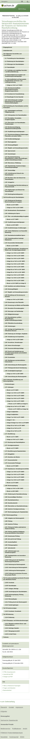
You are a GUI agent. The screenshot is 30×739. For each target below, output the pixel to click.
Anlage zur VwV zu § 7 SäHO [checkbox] (14, 85)
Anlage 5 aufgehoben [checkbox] (12, 411)
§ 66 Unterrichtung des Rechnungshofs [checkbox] (15, 364)
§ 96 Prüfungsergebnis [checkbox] (11, 545)
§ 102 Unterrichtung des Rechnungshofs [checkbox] (16, 567)
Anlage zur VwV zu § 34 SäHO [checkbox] (15, 207)
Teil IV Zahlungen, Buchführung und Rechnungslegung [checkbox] (13, 380)
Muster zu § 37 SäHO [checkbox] (12, 219)
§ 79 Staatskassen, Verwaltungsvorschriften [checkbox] (17, 468)
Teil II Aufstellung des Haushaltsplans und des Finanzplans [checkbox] (15, 106)
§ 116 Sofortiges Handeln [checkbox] (12, 628)
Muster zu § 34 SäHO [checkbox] (12, 204)
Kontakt (11, 707)
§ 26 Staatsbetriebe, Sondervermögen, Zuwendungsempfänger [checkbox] (15, 166)
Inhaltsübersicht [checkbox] (7, 50)
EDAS (22, 737)
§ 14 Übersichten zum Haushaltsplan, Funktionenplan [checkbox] (15, 123)
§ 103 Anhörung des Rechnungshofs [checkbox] (15, 570)
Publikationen (16, 728)
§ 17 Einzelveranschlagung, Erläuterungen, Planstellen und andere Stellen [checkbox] (16, 135)
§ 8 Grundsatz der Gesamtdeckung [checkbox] (14, 94)
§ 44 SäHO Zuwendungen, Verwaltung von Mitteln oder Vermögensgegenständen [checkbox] (16, 249)
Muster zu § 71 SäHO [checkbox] (12, 436)
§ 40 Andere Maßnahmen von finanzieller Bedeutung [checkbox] (16, 231)
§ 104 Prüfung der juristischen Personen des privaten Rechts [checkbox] (16, 574)
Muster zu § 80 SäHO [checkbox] (12, 491)
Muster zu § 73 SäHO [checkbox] (12, 448)
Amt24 (25, 728)
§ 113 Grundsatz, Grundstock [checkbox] (13, 611)
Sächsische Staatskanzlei (9, 720)
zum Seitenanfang (8, 702)
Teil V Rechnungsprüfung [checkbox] (10, 515)
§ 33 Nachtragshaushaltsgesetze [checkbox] (14, 194)
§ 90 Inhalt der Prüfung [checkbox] (11, 524)
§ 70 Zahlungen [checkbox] (9, 387)
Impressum (19, 707)
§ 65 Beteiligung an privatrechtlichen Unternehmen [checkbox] (15, 361)
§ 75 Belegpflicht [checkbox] (9, 454)
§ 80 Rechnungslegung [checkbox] (11, 485)
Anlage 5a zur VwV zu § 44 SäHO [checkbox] (16, 269)
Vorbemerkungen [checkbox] (9, 384)
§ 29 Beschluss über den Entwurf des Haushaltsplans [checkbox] (15, 178)
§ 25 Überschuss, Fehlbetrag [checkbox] (13, 163)
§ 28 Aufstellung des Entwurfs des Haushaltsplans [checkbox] (14, 174)
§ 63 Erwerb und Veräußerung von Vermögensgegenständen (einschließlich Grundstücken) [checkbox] (16, 353)
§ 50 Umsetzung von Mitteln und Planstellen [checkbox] (17, 305)
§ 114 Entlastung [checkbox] (9, 617)
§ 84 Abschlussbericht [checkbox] (11, 503)
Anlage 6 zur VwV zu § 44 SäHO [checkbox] (15, 275)
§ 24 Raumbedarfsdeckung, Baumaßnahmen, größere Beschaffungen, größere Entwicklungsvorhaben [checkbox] (16, 158)
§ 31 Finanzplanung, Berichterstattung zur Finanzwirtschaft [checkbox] (16, 186)
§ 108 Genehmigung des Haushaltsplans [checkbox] (16, 591)
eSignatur (4, 711)
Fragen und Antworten (9, 688)
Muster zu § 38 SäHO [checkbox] (12, 225)
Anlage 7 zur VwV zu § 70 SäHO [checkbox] (15, 417)
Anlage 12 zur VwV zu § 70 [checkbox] (14, 431)
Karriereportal (13, 737)
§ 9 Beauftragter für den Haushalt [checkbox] (14, 97)
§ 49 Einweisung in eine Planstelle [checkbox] (14, 302)
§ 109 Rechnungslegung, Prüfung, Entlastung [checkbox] (14, 595)
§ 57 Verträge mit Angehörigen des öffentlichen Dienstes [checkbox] (14, 330)
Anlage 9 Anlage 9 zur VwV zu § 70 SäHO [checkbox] (18, 422)
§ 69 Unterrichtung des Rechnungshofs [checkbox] (15, 376)
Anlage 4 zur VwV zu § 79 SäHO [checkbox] (15, 480)
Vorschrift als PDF (8, 674)
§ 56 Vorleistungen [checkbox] (10, 326)
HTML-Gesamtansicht (9, 672)
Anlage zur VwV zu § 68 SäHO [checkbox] (15, 373)
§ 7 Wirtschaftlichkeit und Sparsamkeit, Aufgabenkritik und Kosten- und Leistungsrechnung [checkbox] (15, 81)
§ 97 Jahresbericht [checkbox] (10, 548)
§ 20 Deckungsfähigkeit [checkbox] (11, 145)
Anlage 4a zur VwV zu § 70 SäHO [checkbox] (16, 406)
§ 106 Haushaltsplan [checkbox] (10, 585)
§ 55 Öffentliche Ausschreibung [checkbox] (13, 323)
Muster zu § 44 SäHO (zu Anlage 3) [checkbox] (16, 283)
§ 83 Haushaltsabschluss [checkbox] (12, 500)
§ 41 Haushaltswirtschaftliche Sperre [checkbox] (15, 235)
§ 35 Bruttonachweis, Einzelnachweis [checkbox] (15, 210)
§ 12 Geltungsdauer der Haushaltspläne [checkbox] (16, 115)
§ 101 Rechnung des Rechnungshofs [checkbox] (15, 564)
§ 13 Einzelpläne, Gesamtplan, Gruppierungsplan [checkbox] (13, 118)
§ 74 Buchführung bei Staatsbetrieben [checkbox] (15, 451)
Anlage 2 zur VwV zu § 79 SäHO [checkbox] (15, 474)
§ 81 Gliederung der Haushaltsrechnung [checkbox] (16, 494)
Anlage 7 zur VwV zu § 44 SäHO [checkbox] (15, 277)
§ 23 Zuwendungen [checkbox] (10, 154)
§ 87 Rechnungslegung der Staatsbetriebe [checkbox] (16, 512)
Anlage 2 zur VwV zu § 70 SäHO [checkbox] (15, 395)
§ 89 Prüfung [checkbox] (8, 521)
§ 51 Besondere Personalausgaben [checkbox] (14, 308)
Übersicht (4, 707)
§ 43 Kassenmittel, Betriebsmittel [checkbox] (14, 242)
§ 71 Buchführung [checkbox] (10, 433)
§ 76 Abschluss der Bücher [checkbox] (12, 457)
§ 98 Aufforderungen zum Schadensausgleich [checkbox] (12, 551)
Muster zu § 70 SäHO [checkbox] (12, 390)
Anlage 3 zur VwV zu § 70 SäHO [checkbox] (15, 398)
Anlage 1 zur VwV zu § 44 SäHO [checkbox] (15, 253)
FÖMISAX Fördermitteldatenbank (12, 733)
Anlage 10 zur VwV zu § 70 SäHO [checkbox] (16, 425)
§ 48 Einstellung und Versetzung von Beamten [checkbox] (15, 296)
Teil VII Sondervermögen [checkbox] (10, 608)
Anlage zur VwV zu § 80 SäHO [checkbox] (15, 488)
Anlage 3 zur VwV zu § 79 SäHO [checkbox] (15, 477)
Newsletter (4, 737)
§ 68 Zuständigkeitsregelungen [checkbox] (13, 370)
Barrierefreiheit (7, 690)
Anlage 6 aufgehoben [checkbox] (12, 414)
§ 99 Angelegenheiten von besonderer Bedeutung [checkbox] (15, 556)
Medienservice (5, 728)
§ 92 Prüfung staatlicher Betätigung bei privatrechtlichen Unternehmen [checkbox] (14, 532)
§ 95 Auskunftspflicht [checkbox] (11, 542)
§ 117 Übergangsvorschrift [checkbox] (12, 631)
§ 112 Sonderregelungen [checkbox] (11, 605)
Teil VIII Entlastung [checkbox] (8, 614)
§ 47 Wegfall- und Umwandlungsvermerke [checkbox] (16, 292)
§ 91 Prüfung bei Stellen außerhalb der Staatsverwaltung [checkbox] (15, 528)
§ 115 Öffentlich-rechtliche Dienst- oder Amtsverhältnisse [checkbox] (15, 624)
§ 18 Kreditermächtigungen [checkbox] (12, 139)
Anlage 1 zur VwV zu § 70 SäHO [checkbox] (15, 392)
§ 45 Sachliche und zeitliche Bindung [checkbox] (15, 286)
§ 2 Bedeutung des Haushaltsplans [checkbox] (14, 61)
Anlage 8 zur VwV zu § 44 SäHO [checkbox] (15, 280)
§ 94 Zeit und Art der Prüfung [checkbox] (13, 539)
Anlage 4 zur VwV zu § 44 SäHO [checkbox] (15, 264)
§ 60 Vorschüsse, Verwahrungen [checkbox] (14, 342)
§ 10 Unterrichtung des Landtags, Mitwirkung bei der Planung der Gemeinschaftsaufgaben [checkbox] (14, 101)
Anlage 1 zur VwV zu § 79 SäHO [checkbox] (15, 471)
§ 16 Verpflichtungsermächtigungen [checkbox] (14, 131)
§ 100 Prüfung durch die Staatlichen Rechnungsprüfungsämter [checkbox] (15, 560)
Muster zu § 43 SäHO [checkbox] (12, 245)
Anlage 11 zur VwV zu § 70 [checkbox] (14, 428)
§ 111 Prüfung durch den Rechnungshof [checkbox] (16, 602)
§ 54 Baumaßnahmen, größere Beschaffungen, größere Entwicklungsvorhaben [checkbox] (13, 319)
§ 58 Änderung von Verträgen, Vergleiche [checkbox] (16, 333)
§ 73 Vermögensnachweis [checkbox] (12, 445)
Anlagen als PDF (8, 676)
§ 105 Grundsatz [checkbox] (9, 582)
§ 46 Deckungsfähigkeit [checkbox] (11, 289)
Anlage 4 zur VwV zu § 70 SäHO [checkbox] (15, 401)
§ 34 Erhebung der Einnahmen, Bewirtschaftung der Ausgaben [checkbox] (13, 201)
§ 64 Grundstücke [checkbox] (10, 357)
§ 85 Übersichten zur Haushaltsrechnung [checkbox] (16, 506)
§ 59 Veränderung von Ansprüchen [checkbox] (14, 336)
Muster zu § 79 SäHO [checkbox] (12, 482)
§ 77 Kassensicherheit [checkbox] (11, 460)
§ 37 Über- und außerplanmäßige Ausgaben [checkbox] (17, 216)
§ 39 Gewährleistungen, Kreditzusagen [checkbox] (15, 228)
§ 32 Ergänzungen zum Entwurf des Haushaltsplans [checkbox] (15, 190)
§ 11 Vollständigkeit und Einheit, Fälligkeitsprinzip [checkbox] (13, 111)
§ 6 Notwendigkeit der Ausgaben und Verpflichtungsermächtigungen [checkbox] (15, 75)
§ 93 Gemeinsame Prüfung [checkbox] (12, 536)
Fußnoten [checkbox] (6, 637)
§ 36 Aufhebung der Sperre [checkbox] (12, 213)
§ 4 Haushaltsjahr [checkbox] (10, 67)
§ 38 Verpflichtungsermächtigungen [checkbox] (14, 222)
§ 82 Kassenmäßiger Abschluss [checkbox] (13, 497)
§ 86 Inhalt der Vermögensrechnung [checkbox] (14, 509)
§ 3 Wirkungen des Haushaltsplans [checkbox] (14, 64)
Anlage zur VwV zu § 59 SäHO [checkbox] (15, 339)
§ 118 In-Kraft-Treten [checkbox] (10, 634)
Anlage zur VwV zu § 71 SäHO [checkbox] (15, 439)
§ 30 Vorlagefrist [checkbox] (9, 182)
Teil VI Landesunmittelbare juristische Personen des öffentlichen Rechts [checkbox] (16, 578)
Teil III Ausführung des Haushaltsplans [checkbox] (13, 197)
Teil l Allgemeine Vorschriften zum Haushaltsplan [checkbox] (12, 54)
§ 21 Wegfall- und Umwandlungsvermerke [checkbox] (16, 148)
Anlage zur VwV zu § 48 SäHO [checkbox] (15, 299)
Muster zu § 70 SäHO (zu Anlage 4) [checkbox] (18, 403)
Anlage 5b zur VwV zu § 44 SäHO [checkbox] (16, 272)
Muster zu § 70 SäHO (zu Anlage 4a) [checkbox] (18, 409)
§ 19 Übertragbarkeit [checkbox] (10, 142)
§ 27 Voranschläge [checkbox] (10, 170)
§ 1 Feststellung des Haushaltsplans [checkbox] (15, 58)
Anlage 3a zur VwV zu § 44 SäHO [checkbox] (16, 261)
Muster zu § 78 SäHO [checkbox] (12, 466)
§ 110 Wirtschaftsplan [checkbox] (11, 599)
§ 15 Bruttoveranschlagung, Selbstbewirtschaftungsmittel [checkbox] (13, 127)
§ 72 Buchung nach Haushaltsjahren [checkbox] (15, 442)
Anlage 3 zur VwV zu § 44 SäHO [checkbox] (15, 258)
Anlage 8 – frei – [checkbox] (11, 420)
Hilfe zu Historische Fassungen (11, 685)
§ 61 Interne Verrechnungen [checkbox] (12, 345)
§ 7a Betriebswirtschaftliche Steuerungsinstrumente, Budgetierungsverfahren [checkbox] (12, 89)
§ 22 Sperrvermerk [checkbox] (10, 151)
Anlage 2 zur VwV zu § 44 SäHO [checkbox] (15, 255)
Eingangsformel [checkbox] (7, 47)
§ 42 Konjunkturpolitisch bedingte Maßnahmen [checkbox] (14, 239)
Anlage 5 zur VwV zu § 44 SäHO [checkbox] (15, 266)
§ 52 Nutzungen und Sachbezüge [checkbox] (14, 311)
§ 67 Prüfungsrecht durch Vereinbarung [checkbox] (16, 367)
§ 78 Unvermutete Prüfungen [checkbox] (13, 463)
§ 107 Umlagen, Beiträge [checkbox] (11, 588)
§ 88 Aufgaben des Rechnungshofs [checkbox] (14, 518)
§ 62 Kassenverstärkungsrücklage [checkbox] (14, 348)
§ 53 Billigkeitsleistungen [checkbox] (12, 314)
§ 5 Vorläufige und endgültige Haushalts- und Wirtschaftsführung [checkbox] (16, 71)
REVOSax (22, 9)
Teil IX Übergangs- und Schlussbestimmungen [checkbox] (15, 620)
